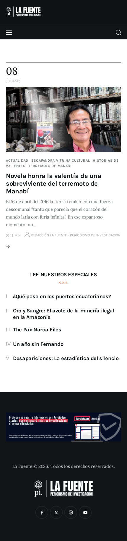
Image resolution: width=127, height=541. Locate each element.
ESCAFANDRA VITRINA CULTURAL (60, 160)
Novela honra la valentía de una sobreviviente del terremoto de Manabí (53, 183)
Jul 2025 (13, 81)
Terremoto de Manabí (50, 166)
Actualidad (17, 160)
